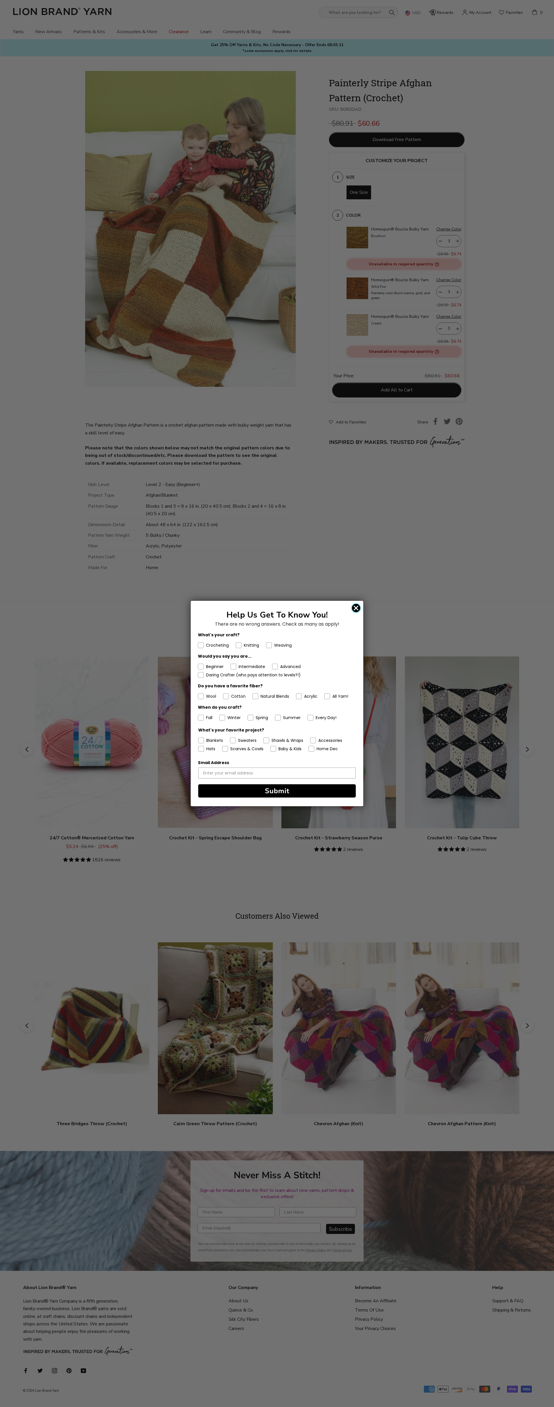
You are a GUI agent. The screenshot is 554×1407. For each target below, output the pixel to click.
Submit (277, 791)
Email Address (213, 763)
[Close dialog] (356, 608)
